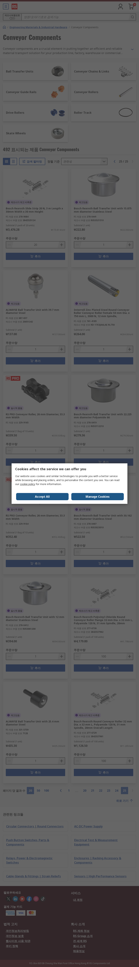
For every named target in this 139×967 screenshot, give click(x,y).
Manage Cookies (97, 497)
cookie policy (27, 484)
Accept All (42, 497)
